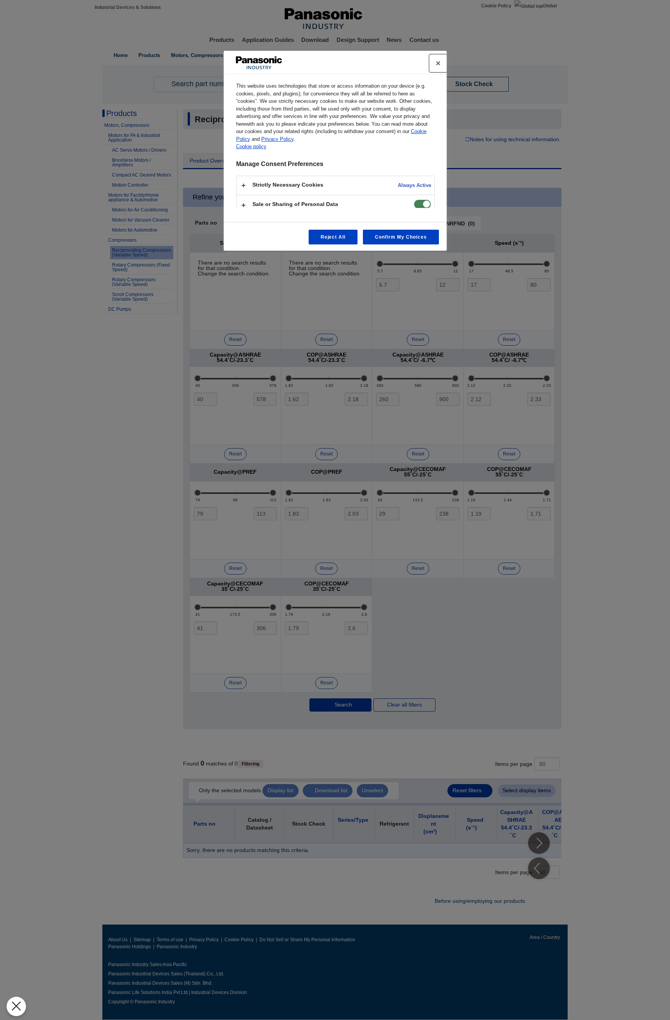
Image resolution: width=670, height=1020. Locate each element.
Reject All (333, 237)
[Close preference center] (438, 63)
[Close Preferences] (16, 1006)
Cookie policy (251, 146)
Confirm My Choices (401, 237)
